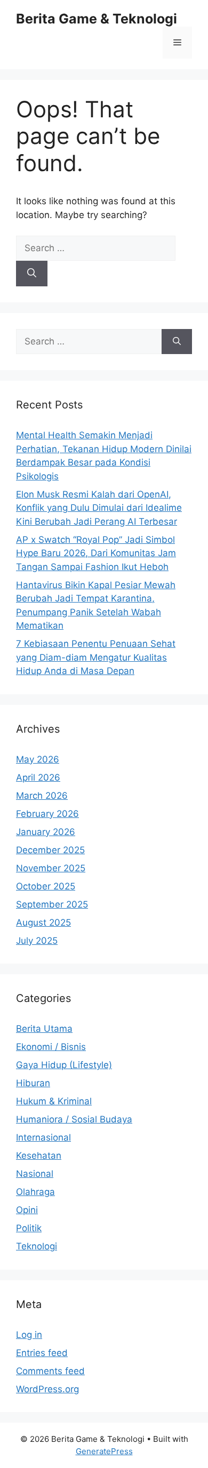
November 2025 (50, 868)
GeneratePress (104, 1451)
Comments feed (50, 1371)
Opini (27, 1210)
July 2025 (37, 940)
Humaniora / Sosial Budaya (74, 1119)
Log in (29, 1334)
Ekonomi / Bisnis (51, 1046)
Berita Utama (44, 1028)
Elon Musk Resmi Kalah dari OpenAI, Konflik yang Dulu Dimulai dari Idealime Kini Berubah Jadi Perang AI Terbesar (99, 508)
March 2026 (42, 795)
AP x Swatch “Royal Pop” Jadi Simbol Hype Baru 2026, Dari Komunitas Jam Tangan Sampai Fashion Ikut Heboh (96, 553)
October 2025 (45, 886)
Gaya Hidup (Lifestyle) (64, 1065)
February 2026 (47, 813)
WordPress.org (47, 1389)
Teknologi (36, 1246)
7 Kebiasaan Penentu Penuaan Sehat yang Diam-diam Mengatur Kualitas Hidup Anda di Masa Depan (95, 657)
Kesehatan (38, 1155)
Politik (29, 1228)
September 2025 (52, 904)
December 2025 (50, 850)
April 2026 (38, 777)
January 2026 (45, 832)
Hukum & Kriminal (54, 1101)
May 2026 (37, 759)
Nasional (34, 1173)
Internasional (43, 1137)
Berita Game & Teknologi (96, 19)
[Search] (31, 273)
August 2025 (43, 922)
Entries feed (42, 1352)
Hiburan (33, 1083)
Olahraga (35, 1191)
